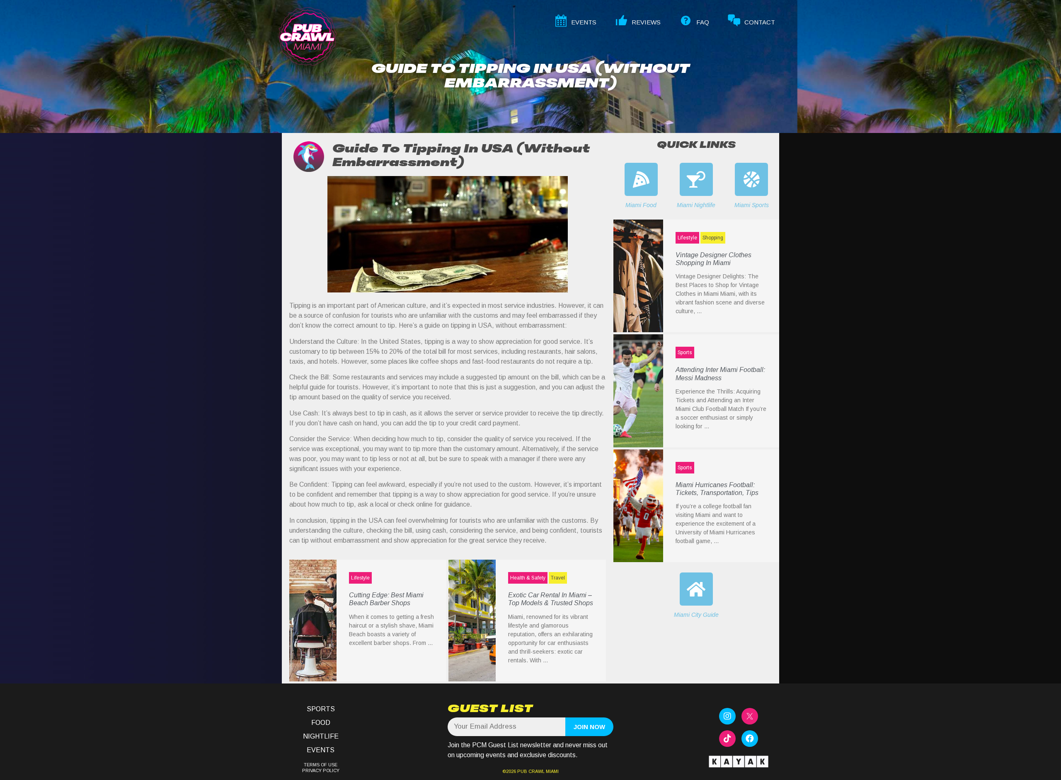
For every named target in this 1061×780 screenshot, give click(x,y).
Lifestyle (360, 578)
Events (320, 749)
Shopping (712, 238)
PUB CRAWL (531, 771)
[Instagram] (727, 716)
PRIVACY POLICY (320, 770)
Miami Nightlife (696, 205)
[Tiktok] (727, 738)
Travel (558, 578)
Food (320, 722)
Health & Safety (527, 578)
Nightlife (321, 736)
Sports (685, 352)
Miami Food (640, 205)
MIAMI (552, 771)
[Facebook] (749, 738)
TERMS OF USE (320, 764)
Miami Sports (751, 205)
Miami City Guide (696, 614)
